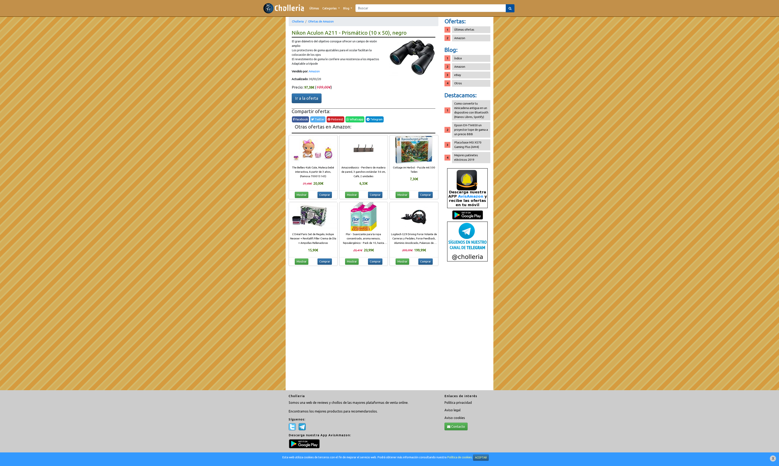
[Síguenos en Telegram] (467, 241)
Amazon (314, 71)
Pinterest (336, 119)
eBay (457, 75)
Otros (458, 83)
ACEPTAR (481, 457)
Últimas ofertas (464, 29)
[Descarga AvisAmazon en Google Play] (467, 188)
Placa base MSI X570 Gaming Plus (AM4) (467, 145)
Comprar (324, 194)
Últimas (314, 8)
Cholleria (298, 21)
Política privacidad (458, 402)
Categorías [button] (329, 8)
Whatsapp (356, 119)
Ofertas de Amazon (321, 21)
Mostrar (302, 194)
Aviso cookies (454, 418)
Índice (458, 58)
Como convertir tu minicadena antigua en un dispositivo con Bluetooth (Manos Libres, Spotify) (471, 110)
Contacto (457, 426)
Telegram (376, 119)
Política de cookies (459, 457)
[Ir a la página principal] (283, 8)
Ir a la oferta (306, 98)
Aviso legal (452, 410)
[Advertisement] (467, 327)
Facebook (301, 119)
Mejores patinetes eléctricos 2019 (466, 157)
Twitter (319, 119)
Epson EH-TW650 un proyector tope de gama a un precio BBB (471, 129)
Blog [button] (346, 8)
